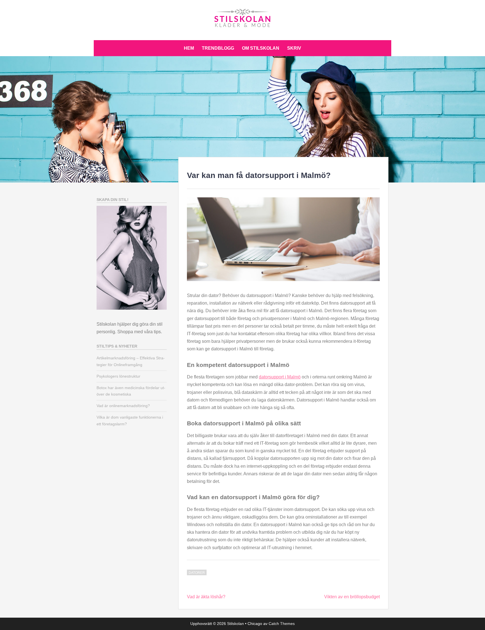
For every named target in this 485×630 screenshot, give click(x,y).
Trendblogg (218, 48)
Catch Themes (282, 623)
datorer (197, 573)
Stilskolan (235, 623)
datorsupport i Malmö (280, 377)
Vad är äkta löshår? (206, 596)
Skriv (294, 48)
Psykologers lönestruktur (118, 376)
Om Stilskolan (260, 48)
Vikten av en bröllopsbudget (352, 596)
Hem (189, 48)
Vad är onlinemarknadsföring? (123, 405)
